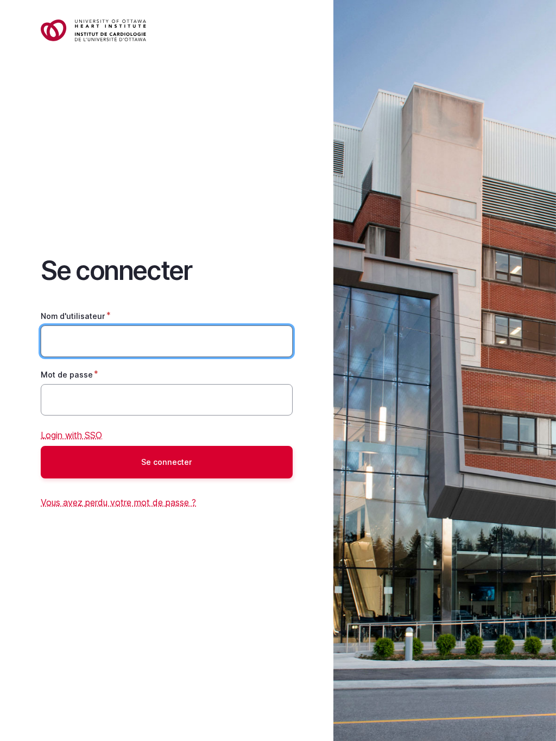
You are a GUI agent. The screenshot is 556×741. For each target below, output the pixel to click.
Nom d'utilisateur (73, 316)
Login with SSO (71, 435)
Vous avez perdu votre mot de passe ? (118, 502)
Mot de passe (67, 374)
